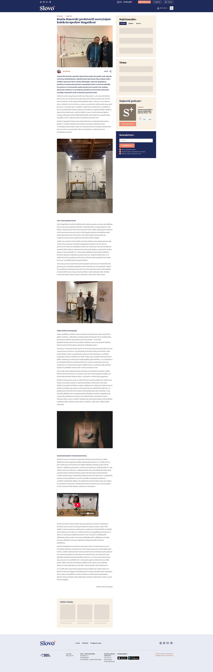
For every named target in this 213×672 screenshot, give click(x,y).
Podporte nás (95, 643)
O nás (77, 643)
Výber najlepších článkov (129, 149)
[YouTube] (47, 2)
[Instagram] (44, 2)
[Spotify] (50, 2)
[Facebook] (41, 2)
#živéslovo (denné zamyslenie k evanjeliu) (133, 152)
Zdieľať (106, 71)
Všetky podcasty (127, 124)
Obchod (85, 643)
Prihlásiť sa (127, 146)
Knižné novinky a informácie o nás (131, 154)
